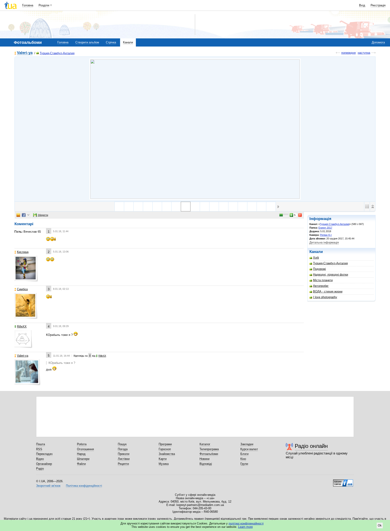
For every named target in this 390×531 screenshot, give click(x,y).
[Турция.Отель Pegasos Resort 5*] (214, 206)
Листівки (124, 459)
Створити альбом (87, 42)
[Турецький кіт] (119, 206)
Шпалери (83, 459)
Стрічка (111, 42)
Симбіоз (22, 289)
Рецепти (123, 464)
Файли (81, 464)
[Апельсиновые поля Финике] (233, 206)
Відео (40, 459)
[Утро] (176, 206)
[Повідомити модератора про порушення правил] (300, 215)
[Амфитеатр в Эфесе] (138, 206)
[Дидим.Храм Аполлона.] (129, 206)
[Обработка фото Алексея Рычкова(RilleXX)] (242, 206)
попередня (348, 52)
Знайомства (167, 454)
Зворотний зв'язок (48, 485)
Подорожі (319, 269)
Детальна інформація (324, 242)
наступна (364, 52)
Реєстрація (378, 5)
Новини (204, 459)
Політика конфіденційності (84, 485)
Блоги (244, 454)
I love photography (325, 297)
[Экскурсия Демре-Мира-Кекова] (223, 206)
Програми (165, 444)
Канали (128, 42)
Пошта (40, 444)
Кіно (243, 459)
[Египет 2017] (195, 129)
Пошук (122, 444)
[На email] (18, 215)
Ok (380, 525)
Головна (27, 5)
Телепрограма (209, 449)
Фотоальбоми (209, 454)
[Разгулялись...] (157, 206)
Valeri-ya (24, 53)
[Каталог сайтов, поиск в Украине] (343, 481)
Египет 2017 (325, 227)
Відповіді (206, 464)
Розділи (44, 5)
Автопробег (321, 286)
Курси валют (249, 449)
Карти (163, 459)
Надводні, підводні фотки (330, 274)
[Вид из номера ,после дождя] (271, 206)
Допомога (378, 42)
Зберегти (43, 215)
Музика (164, 464)
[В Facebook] (24, 215)
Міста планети (323, 280)
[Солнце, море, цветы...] (148, 206)
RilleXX (22, 326)
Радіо (40, 468)
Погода (123, 449)
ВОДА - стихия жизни (327, 291)
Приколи (123, 454)
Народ (81, 454)
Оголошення (85, 449)
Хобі (316, 257)
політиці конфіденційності (246, 523)
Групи (244, 464)
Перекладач (44, 454)
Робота (81, 444)
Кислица (22, 252)
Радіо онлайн (311, 446)
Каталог (205, 444)
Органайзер (44, 464)
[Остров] (167, 206)
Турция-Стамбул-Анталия (57, 53)
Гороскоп (165, 449)
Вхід (362, 5)
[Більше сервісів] (28, 215)
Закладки (246, 444)
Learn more (245, 527)
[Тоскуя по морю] (252, 206)
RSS (39, 449)
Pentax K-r (326, 235)
